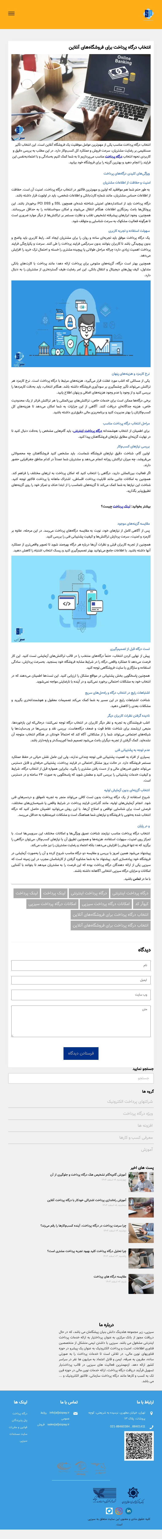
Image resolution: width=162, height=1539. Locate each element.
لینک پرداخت (121, 506)
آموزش (147, 1149)
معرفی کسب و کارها (136, 1137)
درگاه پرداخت (113, 156)
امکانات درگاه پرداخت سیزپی (106, 904)
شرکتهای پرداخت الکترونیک (130, 1101)
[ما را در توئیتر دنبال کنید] (109, 1510)
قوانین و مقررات (18, 1427)
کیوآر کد (141, 904)
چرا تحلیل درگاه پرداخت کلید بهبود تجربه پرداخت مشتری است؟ (86, 1251)
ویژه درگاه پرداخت (138, 1113)
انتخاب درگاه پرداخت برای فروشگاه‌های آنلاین (110, 914)
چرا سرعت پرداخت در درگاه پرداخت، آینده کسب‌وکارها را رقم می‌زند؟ (83, 1225)
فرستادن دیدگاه (81, 1053)
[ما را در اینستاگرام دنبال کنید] (118, 1510)
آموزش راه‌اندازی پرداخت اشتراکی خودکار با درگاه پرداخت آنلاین (86, 1200)
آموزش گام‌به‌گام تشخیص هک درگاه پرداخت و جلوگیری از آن (88, 1174)
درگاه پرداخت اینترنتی (87, 431)
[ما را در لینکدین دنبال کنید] (128, 1510)
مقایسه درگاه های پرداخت (110, 1276)
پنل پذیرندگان (19, 1420)
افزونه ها (145, 1125)
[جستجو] (12, 1077)
